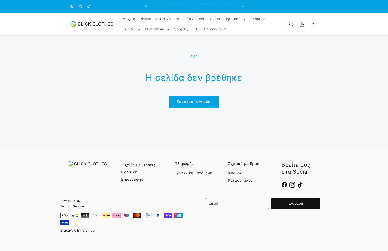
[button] (235, 19)
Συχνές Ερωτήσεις (138, 165)
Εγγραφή (296, 203)
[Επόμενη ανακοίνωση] (242, 6)
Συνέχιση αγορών (194, 101)
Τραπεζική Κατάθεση (193, 173)
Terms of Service (72, 206)
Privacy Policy (70, 200)
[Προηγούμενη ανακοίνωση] (146, 6)
